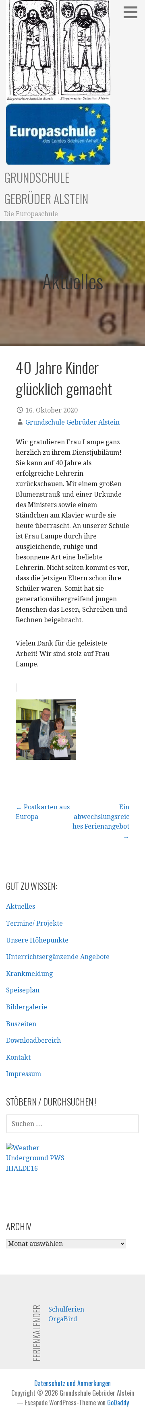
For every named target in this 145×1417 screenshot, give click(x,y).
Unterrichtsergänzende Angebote (58, 957)
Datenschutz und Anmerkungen (72, 1383)
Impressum (23, 1074)
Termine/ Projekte (34, 923)
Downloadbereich (33, 1040)
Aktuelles (20, 906)
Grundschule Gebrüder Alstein (72, 422)
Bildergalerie (26, 1007)
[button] (133, 12)
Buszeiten (21, 1024)
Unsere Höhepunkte (37, 940)
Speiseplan (22, 990)
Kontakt (18, 1057)
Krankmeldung (29, 974)
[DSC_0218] (46, 744)
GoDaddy (118, 1402)
